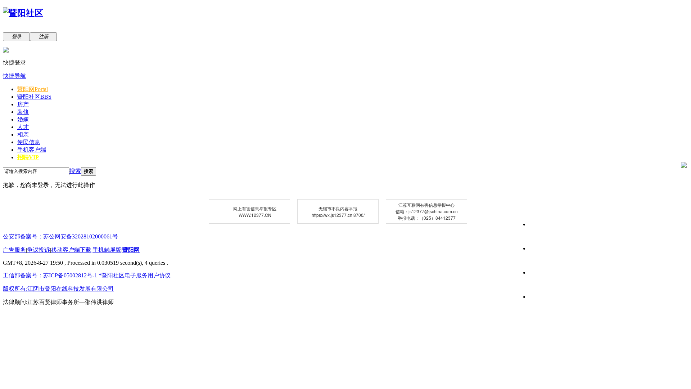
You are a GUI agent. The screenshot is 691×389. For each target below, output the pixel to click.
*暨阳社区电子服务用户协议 (135, 275)
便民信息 (28, 142)
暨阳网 (32, 89)
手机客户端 (31, 150)
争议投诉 (38, 250)
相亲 (23, 134)
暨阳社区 (34, 97)
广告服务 (14, 250)
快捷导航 (14, 76)
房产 (23, 104)
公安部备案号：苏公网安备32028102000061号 (60, 236)
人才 (23, 127)
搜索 (75, 171)
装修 (23, 112)
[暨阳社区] (23, 13)
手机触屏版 (106, 250)
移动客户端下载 (71, 250)
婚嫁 (23, 119)
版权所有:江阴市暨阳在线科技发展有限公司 (58, 289)
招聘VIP (28, 157)
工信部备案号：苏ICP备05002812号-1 (50, 275)
